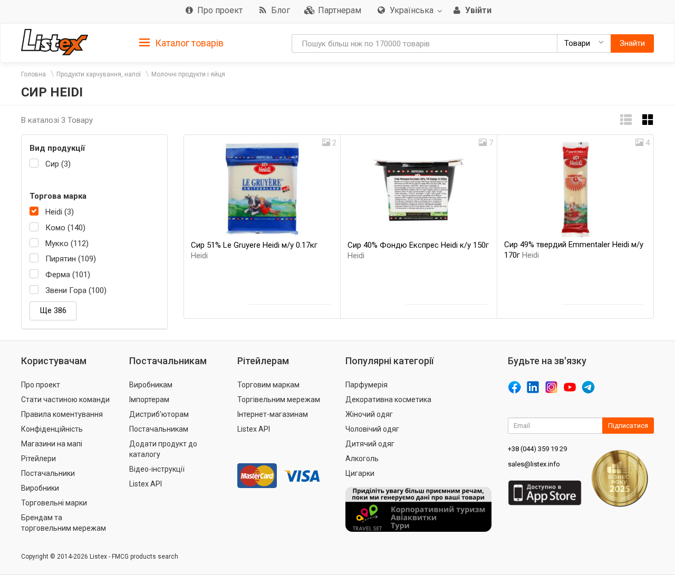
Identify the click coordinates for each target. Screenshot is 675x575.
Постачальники (48, 473)
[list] (626, 120)
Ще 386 (53, 310)
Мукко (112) (67, 243)
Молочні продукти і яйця (188, 74)
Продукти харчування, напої (98, 74)
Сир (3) (58, 164)
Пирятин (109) (70, 259)
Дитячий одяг (369, 444)
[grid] (648, 120)
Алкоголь (362, 458)
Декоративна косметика (388, 399)
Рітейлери (38, 458)
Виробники (40, 488)
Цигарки (359, 473)
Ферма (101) (67, 274)
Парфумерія (366, 385)
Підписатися (628, 426)
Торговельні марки (54, 503)
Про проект (40, 385)
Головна (33, 74)
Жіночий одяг (369, 414)
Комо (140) (65, 227)
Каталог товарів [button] (188, 42)
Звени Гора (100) (76, 290)
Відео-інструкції (157, 469)
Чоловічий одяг (372, 429)
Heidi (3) (59, 212)
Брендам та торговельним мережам (63, 522)
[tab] (181, 42)
